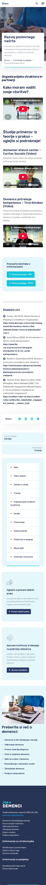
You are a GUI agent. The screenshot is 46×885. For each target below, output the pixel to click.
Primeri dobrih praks (10, 869)
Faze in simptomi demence (12, 824)
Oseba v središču (9, 832)
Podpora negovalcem (10, 835)
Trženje (16, 493)
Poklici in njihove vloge (11, 850)
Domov (7, 60)
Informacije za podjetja (22, 60)
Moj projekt (18, 548)
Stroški (16, 514)
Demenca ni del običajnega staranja (16, 821)
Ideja (15, 467)
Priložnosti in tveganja (23, 539)
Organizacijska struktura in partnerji (22, 503)
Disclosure (19, 815)
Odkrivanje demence (10, 826)
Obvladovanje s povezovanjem (14, 848)
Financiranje (19, 522)
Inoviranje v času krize (23, 557)
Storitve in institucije (10, 853)
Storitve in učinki (20, 485)
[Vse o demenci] (5, 3)
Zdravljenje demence (10, 829)
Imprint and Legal (8, 815)
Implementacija (20, 531)
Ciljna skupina (19, 476)
